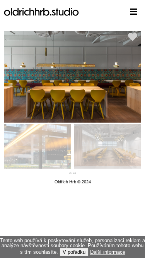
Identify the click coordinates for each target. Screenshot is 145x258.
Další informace (107, 252)
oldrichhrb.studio (41, 11)
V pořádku (74, 252)
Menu (121, 11)
